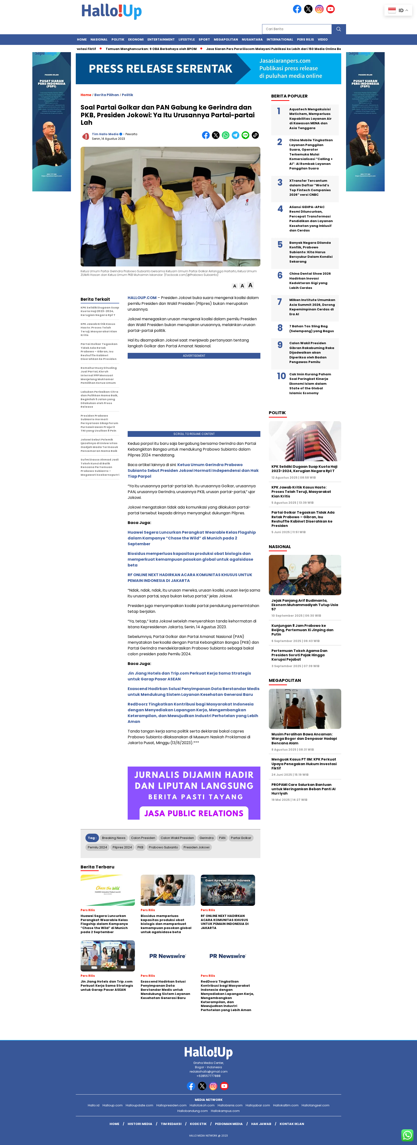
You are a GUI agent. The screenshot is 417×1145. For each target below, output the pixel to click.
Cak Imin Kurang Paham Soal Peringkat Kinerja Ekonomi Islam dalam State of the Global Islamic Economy (310, 383)
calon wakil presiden (177, 838)
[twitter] (309, 12)
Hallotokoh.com (202, 1105)
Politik (117, 39)
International (280, 39)
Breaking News (113, 838)
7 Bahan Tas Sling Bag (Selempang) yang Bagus (311, 328)
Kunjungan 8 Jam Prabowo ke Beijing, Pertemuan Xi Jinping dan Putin (302, 630)
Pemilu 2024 (97, 847)
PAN (222, 838)
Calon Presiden (143, 838)
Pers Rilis (305, 39)
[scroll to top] (400, 1137)
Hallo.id (93, 1105)
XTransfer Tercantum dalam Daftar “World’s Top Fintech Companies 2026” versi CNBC (310, 187)
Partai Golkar (241, 838)
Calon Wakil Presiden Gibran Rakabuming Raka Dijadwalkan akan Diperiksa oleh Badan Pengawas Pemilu (311, 352)
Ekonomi (136, 39)
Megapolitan (226, 39)
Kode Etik (198, 1124)
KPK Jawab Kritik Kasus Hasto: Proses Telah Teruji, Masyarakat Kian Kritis (301, 491)
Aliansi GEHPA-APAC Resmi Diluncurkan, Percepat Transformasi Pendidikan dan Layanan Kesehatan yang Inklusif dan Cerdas (311, 219)
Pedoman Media (229, 1124)
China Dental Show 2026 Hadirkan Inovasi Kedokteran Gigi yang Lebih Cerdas (310, 280)
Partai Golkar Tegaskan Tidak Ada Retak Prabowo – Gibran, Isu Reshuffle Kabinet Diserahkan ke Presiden (302, 519)
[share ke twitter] (217, 138)
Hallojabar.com (258, 1105)
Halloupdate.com (139, 1105)
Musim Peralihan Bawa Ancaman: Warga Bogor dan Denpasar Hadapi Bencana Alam (304, 738)
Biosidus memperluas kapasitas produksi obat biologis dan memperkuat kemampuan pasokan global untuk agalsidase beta (190, 559)
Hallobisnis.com (230, 1105)
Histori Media (140, 1124)
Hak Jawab (261, 1124)
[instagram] (320, 12)
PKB (140, 847)
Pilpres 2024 (122, 847)
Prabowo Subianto (163, 847)
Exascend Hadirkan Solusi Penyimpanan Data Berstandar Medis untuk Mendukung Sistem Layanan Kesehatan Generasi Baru (193, 691)
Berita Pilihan (106, 94)
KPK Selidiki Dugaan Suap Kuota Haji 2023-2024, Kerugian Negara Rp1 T (304, 468)
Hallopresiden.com (171, 1105)
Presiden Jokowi (196, 847)
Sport (204, 39)
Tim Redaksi (171, 1124)
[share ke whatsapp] (227, 138)
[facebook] (298, 12)
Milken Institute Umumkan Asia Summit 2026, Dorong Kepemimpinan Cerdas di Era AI (312, 307)
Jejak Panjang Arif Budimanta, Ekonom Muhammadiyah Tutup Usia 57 (304, 605)
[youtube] (331, 12)
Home (82, 39)
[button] (235, 286)
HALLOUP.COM (142, 297)
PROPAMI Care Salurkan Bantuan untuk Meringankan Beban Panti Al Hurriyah (303, 789)
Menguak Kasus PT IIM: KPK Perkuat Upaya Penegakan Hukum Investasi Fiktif (304, 763)
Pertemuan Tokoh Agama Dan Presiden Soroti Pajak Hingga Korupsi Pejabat (299, 655)
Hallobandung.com (192, 1111)
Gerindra (207, 838)
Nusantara (252, 39)
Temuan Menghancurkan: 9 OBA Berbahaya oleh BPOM (126, 49)
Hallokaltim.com (286, 1105)
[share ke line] (246, 138)
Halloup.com (113, 1105)
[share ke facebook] (207, 138)
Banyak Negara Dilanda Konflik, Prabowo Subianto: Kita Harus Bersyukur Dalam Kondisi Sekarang (311, 252)
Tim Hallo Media (105, 134)
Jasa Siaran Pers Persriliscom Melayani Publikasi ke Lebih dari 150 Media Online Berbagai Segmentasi (264, 49)
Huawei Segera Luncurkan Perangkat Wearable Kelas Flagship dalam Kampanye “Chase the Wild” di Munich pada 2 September (192, 538)
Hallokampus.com (225, 1111)
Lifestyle (187, 39)
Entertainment (161, 39)
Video (323, 39)
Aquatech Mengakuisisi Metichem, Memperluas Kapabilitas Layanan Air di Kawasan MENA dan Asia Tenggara (310, 118)
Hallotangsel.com (315, 1105)
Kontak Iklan (292, 1124)
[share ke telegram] (237, 138)
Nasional (99, 39)
